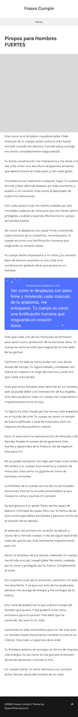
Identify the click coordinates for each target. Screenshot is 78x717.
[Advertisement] (39, 93)
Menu (39, 22)
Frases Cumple (39, 8)
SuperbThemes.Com (16, 708)
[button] (41, 304)
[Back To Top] (72, 704)
